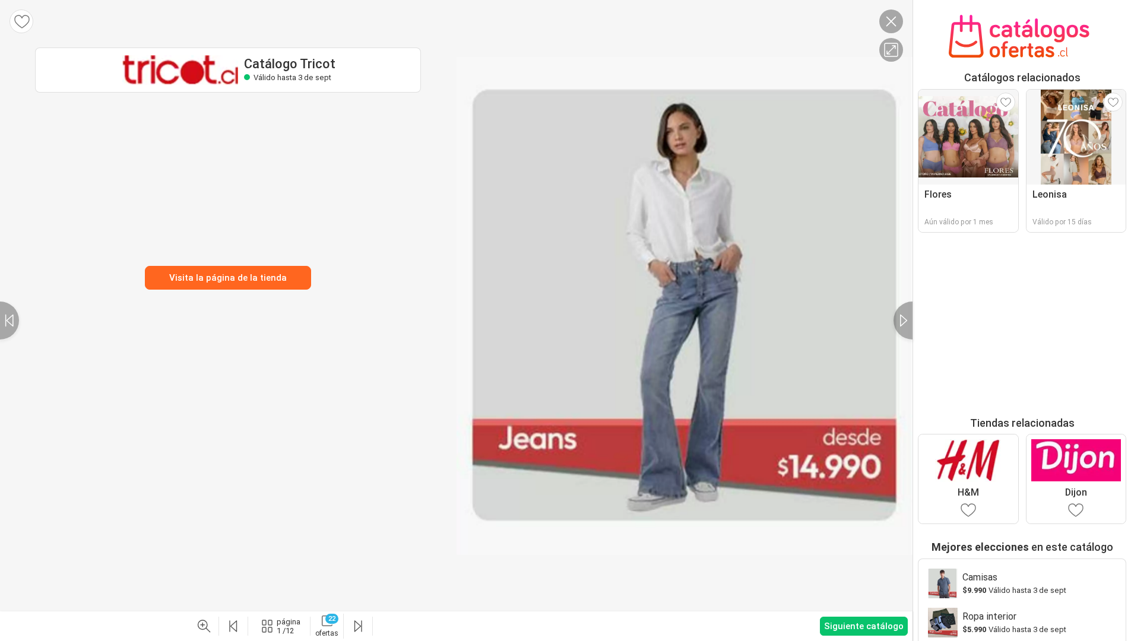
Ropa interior (989, 616)
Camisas (979, 577)
